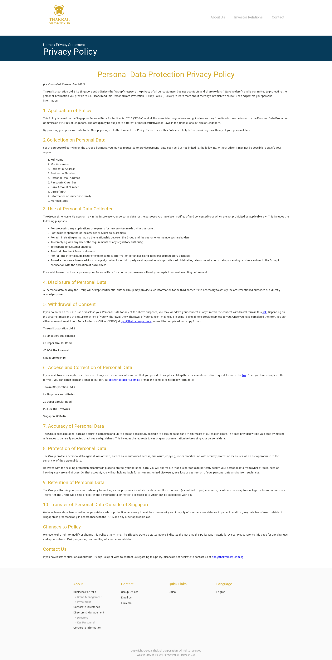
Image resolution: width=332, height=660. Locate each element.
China (172, 591)
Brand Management (89, 597)
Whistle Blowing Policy (149, 655)
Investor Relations (248, 17)
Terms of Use (188, 655)
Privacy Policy (171, 655)
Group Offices (129, 591)
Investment (84, 601)
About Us (218, 17)
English (220, 591)
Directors (82, 617)
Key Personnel (86, 622)
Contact (278, 17)
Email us (126, 597)
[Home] (59, 15)
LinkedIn (126, 603)
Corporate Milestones (86, 606)
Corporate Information (87, 627)
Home (48, 45)
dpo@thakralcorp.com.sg (227, 556)
